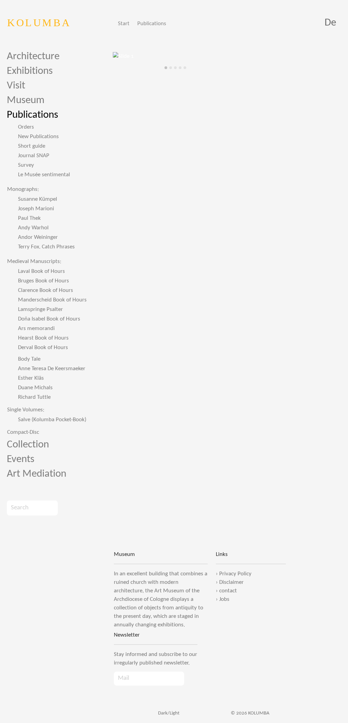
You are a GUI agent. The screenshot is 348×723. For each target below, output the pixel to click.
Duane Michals (35, 388)
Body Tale (29, 359)
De (330, 23)
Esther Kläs (31, 378)
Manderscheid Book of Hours (52, 300)
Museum (26, 100)
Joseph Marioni (36, 209)
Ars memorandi (36, 328)
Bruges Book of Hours (43, 281)
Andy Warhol (33, 228)
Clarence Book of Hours (45, 290)
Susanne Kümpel (37, 199)
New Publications (38, 136)
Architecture (33, 56)
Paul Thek (29, 218)
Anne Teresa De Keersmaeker (51, 369)
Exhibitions (30, 71)
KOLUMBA (39, 22)
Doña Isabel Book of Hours (49, 319)
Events (20, 459)
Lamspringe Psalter (40, 309)
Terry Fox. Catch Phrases (46, 247)
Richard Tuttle (34, 397)
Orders (26, 127)
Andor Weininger (38, 237)
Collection (28, 445)
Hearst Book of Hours (43, 338)
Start (123, 24)
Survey (26, 165)
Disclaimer (231, 582)
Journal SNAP (33, 156)
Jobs (224, 599)
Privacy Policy (235, 574)
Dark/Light (168, 713)
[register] (190, 679)
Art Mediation (36, 474)
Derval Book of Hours (43, 347)
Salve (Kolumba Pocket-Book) (52, 420)
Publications (151, 24)
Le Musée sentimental (44, 175)
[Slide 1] (165, 67)
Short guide (31, 146)
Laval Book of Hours (41, 271)
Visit (16, 86)
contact (228, 591)
